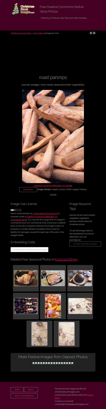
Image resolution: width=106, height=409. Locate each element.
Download (28, 189)
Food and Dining (66, 259)
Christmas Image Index (21, 33)
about (31, 389)
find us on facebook (24, 396)
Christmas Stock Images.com (21, 9)
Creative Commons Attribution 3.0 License (53, 185)
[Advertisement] (53, 56)
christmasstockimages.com (45, 213)
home (17, 389)
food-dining (38, 33)
